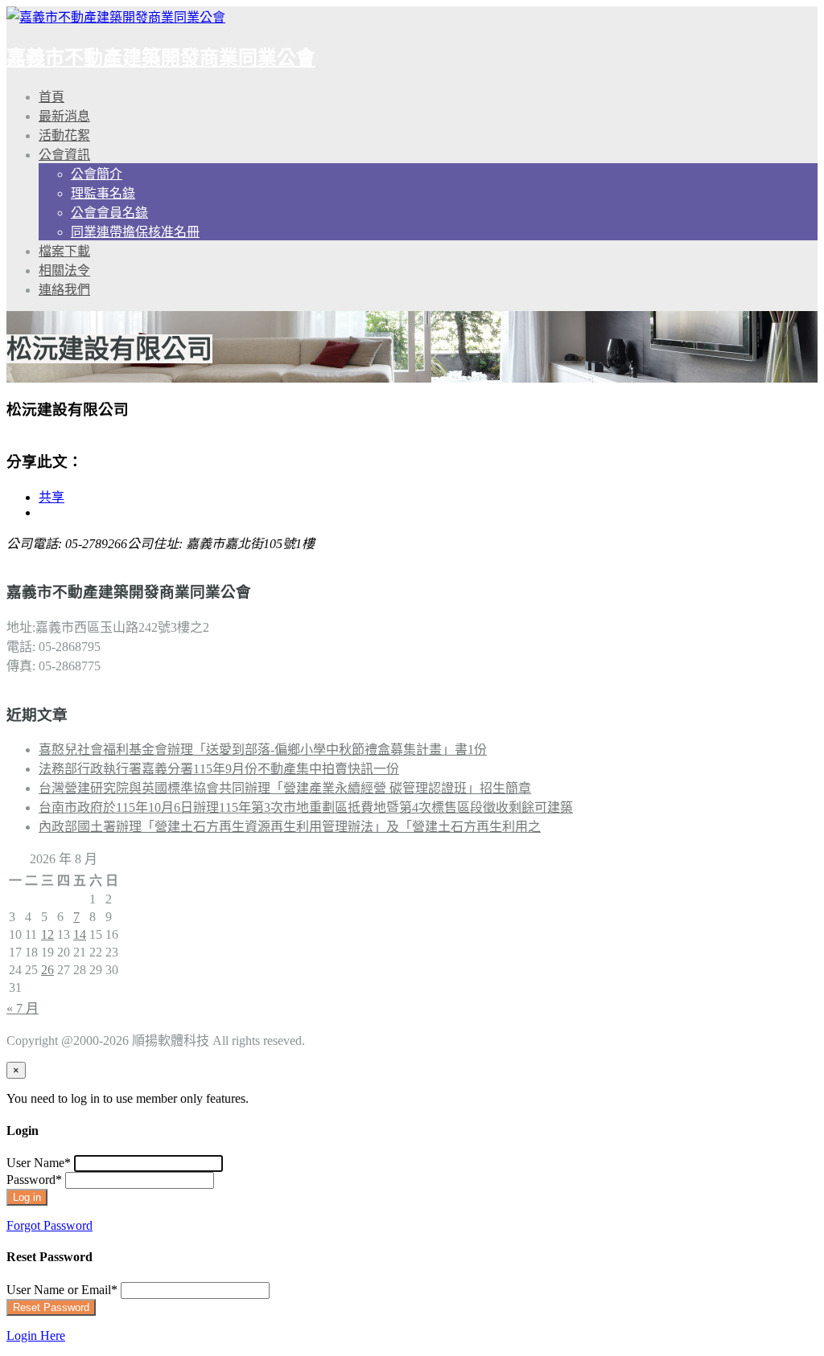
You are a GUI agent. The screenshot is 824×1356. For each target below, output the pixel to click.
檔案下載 (64, 251)
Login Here (35, 1335)
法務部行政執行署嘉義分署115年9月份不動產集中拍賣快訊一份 (219, 769)
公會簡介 (96, 174)
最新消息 (64, 116)
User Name (38, 1163)
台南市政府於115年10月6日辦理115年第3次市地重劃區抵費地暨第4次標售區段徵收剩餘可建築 (306, 807)
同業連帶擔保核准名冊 (135, 232)
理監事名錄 (103, 193)
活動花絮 (64, 135)
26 (47, 970)
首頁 (51, 97)
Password (34, 1179)
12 (47, 934)
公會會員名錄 (109, 212)
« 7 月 (22, 1008)
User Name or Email (61, 1290)
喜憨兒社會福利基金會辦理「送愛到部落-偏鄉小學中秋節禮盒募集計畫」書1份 (263, 749)
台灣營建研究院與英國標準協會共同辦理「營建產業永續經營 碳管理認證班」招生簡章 (285, 788)
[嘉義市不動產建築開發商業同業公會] (115, 17)
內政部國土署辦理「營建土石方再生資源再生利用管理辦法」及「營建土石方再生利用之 (290, 827)
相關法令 (64, 270)
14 (79, 934)
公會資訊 (64, 155)
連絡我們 (64, 290)
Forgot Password (49, 1225)
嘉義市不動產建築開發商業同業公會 (160, 57)
